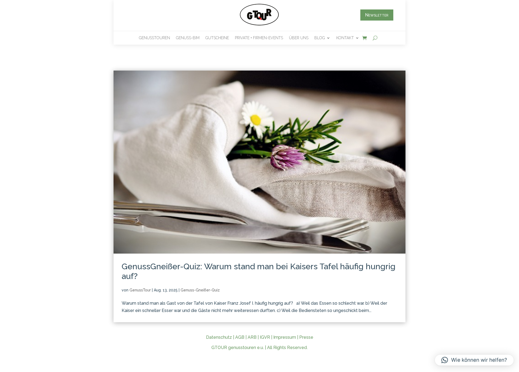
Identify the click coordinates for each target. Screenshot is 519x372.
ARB (252, 337)
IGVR (265, 337)
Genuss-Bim (187, 38)
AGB (239, 337)
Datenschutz (219, 337)
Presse (306, 337)
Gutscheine (217, 38)
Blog (319, 38)
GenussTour (140, 290)
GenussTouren (154, 38)
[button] (474, 360)
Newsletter (376, 15)
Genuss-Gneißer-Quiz (200, 290)
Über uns (298, 38)
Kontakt (345, 38)
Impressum (284, 337)
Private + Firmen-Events (259, 38)
